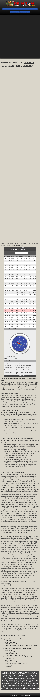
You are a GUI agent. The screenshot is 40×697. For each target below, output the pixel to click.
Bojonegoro (6, 687)
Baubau (4, 683)
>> (34, 253)
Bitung (20, 685)
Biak (35, 683)
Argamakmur (6, 673)
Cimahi (23, 690)
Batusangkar (33, 682)
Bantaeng (4, 680)
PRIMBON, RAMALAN (9, 9)
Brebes (34, 687)
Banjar (6, 678)
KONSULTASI (14, 12)
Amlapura (26, 672)
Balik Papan (12, 675)
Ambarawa (13, 672)
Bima (4, 685)
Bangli (34, 677)
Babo (19, 673)
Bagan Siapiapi (27, 673)
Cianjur (35, 688)
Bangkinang (21, 677)
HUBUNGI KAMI (25, 12)
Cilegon (17, 690)
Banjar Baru (13, 678)
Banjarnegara (31, 678)
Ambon (19, 672)
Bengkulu (24, 683)
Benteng (30, 683)
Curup (35, 690)
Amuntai (32, 672)
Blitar (25, 685)
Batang (15, 682)
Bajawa (35, 673)
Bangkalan (13, 677)
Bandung (6, 677)
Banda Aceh (21, 675)
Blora (29, 685)
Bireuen (14, 685)
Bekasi (10, 683)
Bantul (16, 680)
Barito (36, 680)
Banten (11, 680)
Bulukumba (13, 688)
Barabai (30, 680)
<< (5, 253)
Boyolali (28, 687)
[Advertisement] (20, 36)
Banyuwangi (23, 680)
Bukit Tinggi (4, 688)
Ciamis (30, 688)
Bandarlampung (31, 675)
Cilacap (11, 690)
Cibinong (5, 690)
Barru (4, 682)
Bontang (22, 687)
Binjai (9, 685)
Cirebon (29, 690)
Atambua (14, 673)
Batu (19, 682)
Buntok (20, 688)
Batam (9, 682)
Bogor (34, 685)
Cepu (25, 688)
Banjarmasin (22, 678)
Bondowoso (14, 687)
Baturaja (24, 682)
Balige (5, 675)
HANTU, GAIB (22, 9)
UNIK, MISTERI (32, 9)
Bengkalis (17, 683)
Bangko (28, 677)
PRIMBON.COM (24, 695)
